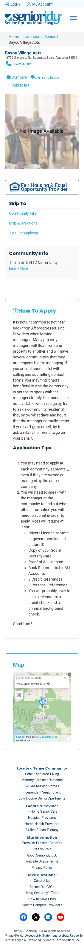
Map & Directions (23, 223)
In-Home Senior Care (42, 811)
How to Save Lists (42, 899)
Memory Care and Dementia (42, 780)
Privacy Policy (42, 868)
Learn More (18, 268)
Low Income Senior (39, 36)
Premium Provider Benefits (42, 843)
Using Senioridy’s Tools (42, 893)
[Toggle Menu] (73, 18)
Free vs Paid (42, 849)
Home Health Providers (42, 824)
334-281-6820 (22, 64)
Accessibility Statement (41, 935)
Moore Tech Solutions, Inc (62, 940)
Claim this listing (46, 77)
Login (15, 4)
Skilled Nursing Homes (42, 786)
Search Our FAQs (42, 887)
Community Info (23, 213)
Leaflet (19, 736)
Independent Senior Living (42, 792)
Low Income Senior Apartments (42, 798)
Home (14, 36)
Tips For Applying (23, 233)
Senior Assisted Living (42, 774)
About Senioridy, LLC (42, 855)
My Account (42, 4)
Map (18, 665)
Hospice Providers (42, 818)
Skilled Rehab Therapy (42, 830)
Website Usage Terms (42, 861)
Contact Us (42, 881)
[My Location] (48, 684)
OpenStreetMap (48, 736)
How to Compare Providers (42, 905)
